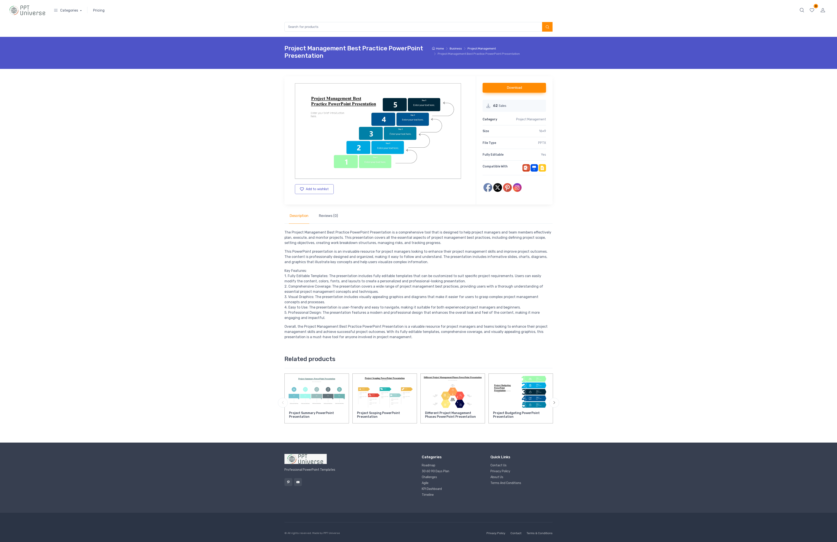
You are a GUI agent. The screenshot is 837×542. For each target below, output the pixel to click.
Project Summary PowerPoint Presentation (311, 415)
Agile (425, 483)
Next (554, 403)
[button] (802, 10)
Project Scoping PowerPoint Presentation (378, 415)
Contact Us (498, 465)
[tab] (299, 216)
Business (456, 48)
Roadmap (428, 465)
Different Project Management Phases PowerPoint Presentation (450, 415)
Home (440, 48)
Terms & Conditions (540, 533)
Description (299, 216)
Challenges (429, 477)
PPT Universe (331, 533)
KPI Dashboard (432, 489)
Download (514, 88)
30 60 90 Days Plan (435, 471)
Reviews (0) (328, 216)
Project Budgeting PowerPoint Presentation (516, 415)
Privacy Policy (500, 471)
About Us (496, 477)
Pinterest (288, 482)
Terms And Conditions (505, 483)
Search (547, 27)
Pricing (99, 10)
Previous (283, 403)
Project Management (482, 48)
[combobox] (418, 27)
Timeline (428, 495)
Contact (515, 533)
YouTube (298, 482)
